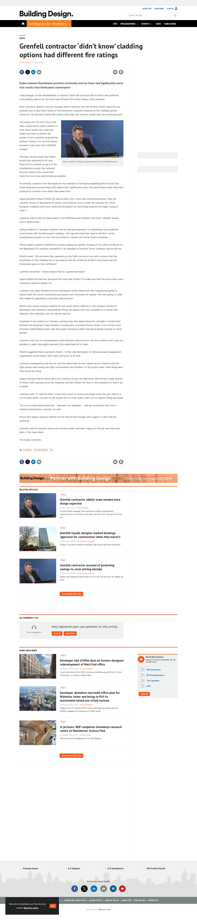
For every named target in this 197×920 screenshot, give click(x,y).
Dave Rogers (88, 668)
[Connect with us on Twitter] (84, 888)
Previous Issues (30, 868)
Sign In (170, 8)
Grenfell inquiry (40, 450)
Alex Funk (87, 735)
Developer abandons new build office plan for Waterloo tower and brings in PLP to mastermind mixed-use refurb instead (90, 696)
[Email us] (103, 888)
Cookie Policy (95, 900)
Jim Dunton (26, 62)
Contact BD (139, 900)
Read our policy (31, 907)
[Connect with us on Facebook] (74, 888)
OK (53, 906)
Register (147, 8)
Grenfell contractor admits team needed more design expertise (90, 501)
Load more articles (71, 594)
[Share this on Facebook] (21, 72)
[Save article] (121, 72)
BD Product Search (156, 868)
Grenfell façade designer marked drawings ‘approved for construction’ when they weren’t (90, 535)
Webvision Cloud (105, 909)
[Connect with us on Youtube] (122, 888)
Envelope (27, 450)
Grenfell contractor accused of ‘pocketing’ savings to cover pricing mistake (87, 567)
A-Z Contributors (116, 868)
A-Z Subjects (74, 868)
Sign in (89, 66)
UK (51, 450)
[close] (123, 66)
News (22, 38)
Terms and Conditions (75, 900)
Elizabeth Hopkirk (87, 541)
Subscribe (159, 8)
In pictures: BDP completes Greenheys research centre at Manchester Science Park (91, 729)
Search (175, 15)
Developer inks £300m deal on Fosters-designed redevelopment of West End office (91, 662)
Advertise (153, 900)
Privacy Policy (112, 900)
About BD (126, 900)
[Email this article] (39, 72)
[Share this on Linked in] (33, 72)
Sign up (144, 694)
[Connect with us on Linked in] (93, 888)
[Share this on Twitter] (27, 72)
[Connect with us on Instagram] (113, 888)
